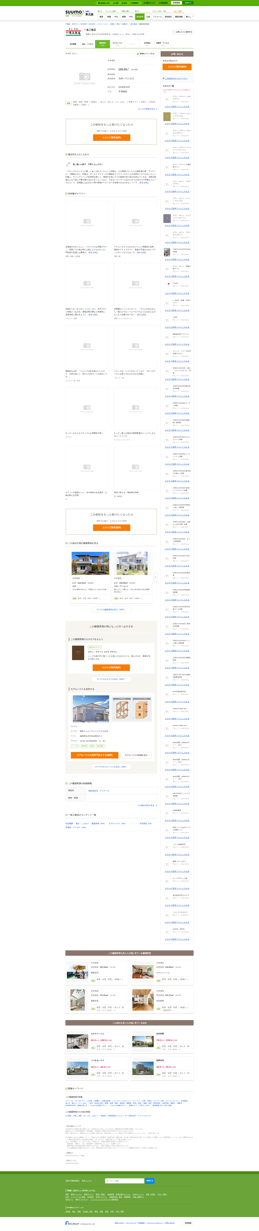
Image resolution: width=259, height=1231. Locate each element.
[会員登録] (176, 3)
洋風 (74, 1116)
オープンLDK (159, 1101)
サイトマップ (131, 1223)
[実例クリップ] (150, 3)
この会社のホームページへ (176, 78)
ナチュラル (69, 1101)
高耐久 (173, 1103)
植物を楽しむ (82, 1105)
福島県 (124, 24)
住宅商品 (147, 44)
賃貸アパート (89, 1194)
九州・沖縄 (120, 1211)
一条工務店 (133, 24)
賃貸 (101, 17)
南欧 (80, 1116)
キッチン (68, 437)
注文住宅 (139, 17)
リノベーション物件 (78, 1197)
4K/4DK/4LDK (70, 1105)
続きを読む (144, 182)
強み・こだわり (87, 44)
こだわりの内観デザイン (118, 1105)
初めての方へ (120, 1223)
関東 (79, 1211)
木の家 (89, 1101)
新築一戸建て (151, 1194)
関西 (101, 1211)
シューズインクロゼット (121, 1101)
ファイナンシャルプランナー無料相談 (104, 1199)
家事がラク (133, 1105)
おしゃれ (87, 1116)
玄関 (67, 256)
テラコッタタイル (144, 1116)
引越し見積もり (138, 1197)
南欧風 (119, 496)
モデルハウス (117, 44)
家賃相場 (111, 1194)
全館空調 (165, 1103)
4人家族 (68, 1116)
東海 (96, 1211)
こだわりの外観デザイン (98, 1105)
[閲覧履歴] (164, 3)
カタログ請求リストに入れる (177, 107)
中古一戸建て (162, 1194)
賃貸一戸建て (100, 1194)
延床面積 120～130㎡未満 (162, 1105)
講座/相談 (179, 17)
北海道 (67, 1211)
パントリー (126, 440)
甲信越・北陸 (88, 1211)
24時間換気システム (115, 1116)
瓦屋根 (77, 256)
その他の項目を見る (145, 805)
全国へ (87, 11)
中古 (116, 17)
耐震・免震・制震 (111, 1103)
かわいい (95, 1116)
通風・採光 (147, 1103)
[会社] (125, 3)
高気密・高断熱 (125, 1103)
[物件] (116, 3)
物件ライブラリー (82, 1199)
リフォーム (157, 17)
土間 (143, 1101)
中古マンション (138, 1194)
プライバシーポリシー (155, 1223)
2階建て (97, 1101)
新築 (109, 17)
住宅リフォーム (101, 1197)
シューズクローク (125, 318)
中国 (112, 1211)
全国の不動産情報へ (72, 1181)
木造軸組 (184, 1101)
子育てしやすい (145, 1105)
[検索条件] (134, 3)
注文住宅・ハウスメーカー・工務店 (102, 24)
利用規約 (141, 1223)
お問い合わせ (170, 1223)
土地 (148, 17)
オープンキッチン (172, 1101)
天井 (78, 381)
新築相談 (127, 1197)
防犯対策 (157, 1103)
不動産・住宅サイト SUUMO (75, 24)
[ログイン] (188, 3)
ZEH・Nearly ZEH (96, 1103)
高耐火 (179, 1103)
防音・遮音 (137, 1103)
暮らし (188, 17)
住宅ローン (69, 1199)
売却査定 (168, 17)
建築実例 (102, 44)
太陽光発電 (106, 1101)
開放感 (103, 1116)
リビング (68, 318)
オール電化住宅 (130, 1116)
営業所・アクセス (162, 44)
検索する (150, 1181)
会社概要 (73, 44)
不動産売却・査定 (115, 1197)
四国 (106, 1211)
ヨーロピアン (80, 1101)
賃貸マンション (76, 1194)
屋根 (72, 256)
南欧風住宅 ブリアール (98, 791)
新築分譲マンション (123, 1194)
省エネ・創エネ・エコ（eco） (76, 1103)
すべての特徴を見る (146, 109)
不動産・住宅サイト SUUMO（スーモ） (81, 1190)
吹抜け (149, 1101)
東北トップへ (87, 1181)
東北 (118, 24)
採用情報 (188, 1223)
